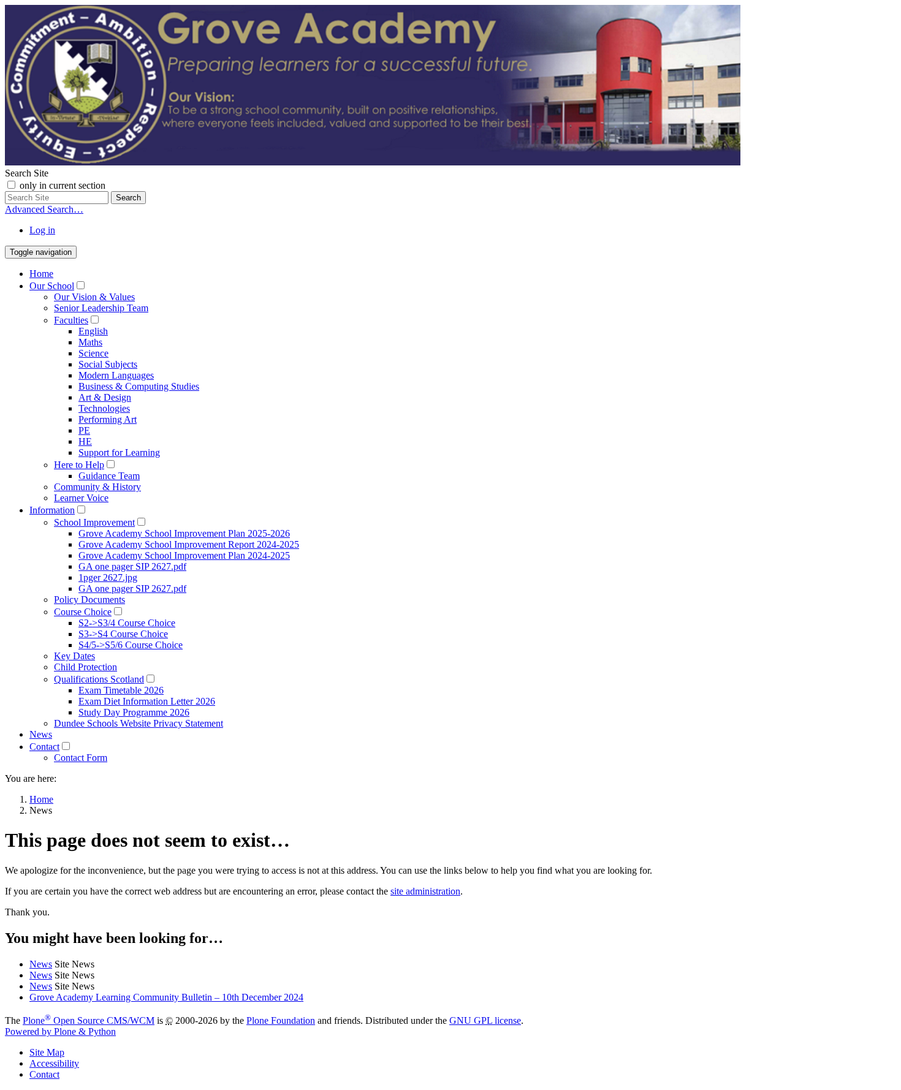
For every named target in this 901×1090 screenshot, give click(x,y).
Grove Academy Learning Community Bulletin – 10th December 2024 (166, 997)
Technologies (104, 408)
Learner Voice (81, 498)
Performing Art (107, 419)
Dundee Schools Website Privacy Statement (138, 723)
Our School (51, 286)
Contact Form (80, 757)
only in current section (62, 185)
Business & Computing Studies (138, 386)
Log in (42, 230)
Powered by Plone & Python (60, 1031)
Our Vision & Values (94, 297)
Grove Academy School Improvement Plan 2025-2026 (184, 533)
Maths (90, 342)
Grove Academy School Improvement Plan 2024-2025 (184, 555)
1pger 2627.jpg (107, 577)
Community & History (97, 487)
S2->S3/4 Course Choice (126, 623)
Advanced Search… (44, 209)
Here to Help (79, 465)
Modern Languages (116, 375)
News (40, 734)
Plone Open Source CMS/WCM (88, 1020)
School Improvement (94, 522)
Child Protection (85, 667)
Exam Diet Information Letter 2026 (146, 701)
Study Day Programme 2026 (133, 712)
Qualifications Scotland (99, 679)
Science (93, 353)
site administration (425, 891)
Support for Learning (119, 452)
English (93, 331)
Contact (44, 746)
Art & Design (104, 397)
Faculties (71, 320)
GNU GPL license (485, 1020)
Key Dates (74, 656)
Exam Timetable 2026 (121, 690)
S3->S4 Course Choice (123, 634)
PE (84, 430)
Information (52, 510)
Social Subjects (107, 364)
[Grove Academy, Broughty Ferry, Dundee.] (372, 162)
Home (41, 273)
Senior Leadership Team (101, 308)
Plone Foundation (280, 1020)
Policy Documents (89, 599)
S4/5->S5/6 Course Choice (130, 645)
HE (85, 441)
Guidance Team (109, 476)
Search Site (26, 173)
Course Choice (83, 612)
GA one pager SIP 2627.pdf (132, 566)
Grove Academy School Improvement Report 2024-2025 (188, 544)
